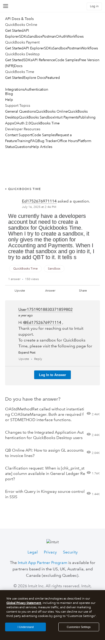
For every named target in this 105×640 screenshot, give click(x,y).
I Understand (26, 626)
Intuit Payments (66, 117)
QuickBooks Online (52, 111)
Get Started (14, 30)
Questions (23, 146)
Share (83, 291)
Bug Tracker (47, 140)
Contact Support (18, 135)
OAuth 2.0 (22, 123)
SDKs (23, 36)
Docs (18, 65)
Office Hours (67, 140)
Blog (9, 93)
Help (9, 99)
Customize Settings (79, 626)
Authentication (36, 89)
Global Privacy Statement (23, 603)
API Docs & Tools (19, 18)
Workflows (75, 36)
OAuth (61, 36)
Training (23, 140)
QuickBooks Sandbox (36, 117)
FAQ (34, 140)
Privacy (50, 552)
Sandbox (35, 36)
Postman (49, 36)
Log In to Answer (52, 375)
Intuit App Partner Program (42, 562)
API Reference (43, 60)
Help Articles (41, 146)
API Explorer (33, 48)
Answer (50, 291)
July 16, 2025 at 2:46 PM (39, 207)
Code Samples (67, 60)
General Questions (20, 111)
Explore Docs (34, 77)
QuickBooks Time (45, 123)
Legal (33, 552)
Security (70, 552)
